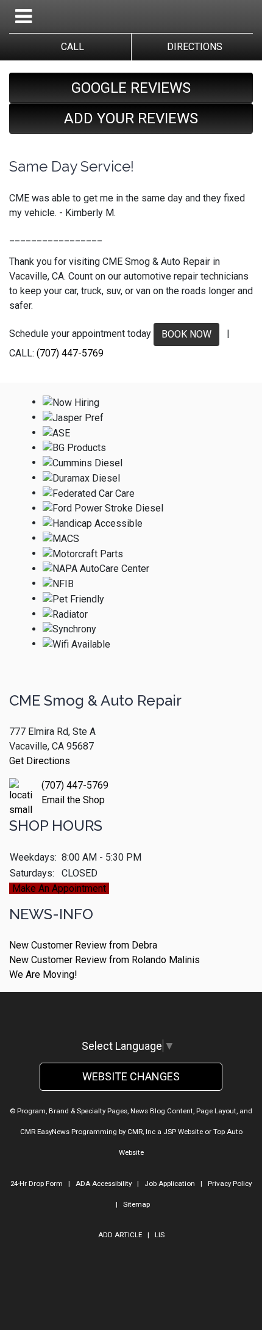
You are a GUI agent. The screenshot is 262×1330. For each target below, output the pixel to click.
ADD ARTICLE (120, 1235)
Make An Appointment (59, 888)
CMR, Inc (141, 1131)
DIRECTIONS (192, 46)
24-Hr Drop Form (36, 1183)
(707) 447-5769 (70, 353)
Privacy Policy (230, 1183)
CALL (70, 46)
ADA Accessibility (104, 1183)
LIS (160, 1235)
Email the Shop (73, 800)
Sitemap (136, 1204)
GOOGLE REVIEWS (131, 87)
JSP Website (183, 1131)
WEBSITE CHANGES (131, 1076)
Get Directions (39, 761)
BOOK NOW (186, 334)
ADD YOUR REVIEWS (131, 118)
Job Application (169, 1183)
